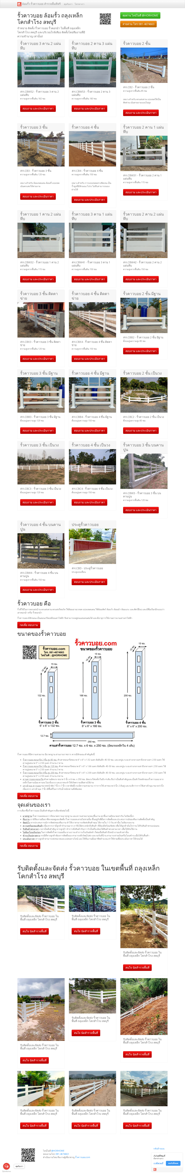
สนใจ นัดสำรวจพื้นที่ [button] (34, 931)
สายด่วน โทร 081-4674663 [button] (138, 24)
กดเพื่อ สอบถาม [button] (29, 625)
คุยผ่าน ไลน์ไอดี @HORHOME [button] (140, 15)
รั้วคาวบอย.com (82, 1157)
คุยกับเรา (68, 4)
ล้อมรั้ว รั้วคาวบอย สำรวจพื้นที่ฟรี (41, 4)
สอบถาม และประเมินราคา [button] (37, 108)
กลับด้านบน (158, 1148)
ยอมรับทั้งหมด (173, 1163)
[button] (105, 18)
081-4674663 (62, 1153)
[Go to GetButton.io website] (6, 1171)
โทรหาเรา (79, 4)
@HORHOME (57, 1150)
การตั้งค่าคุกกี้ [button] (158, 1163)
